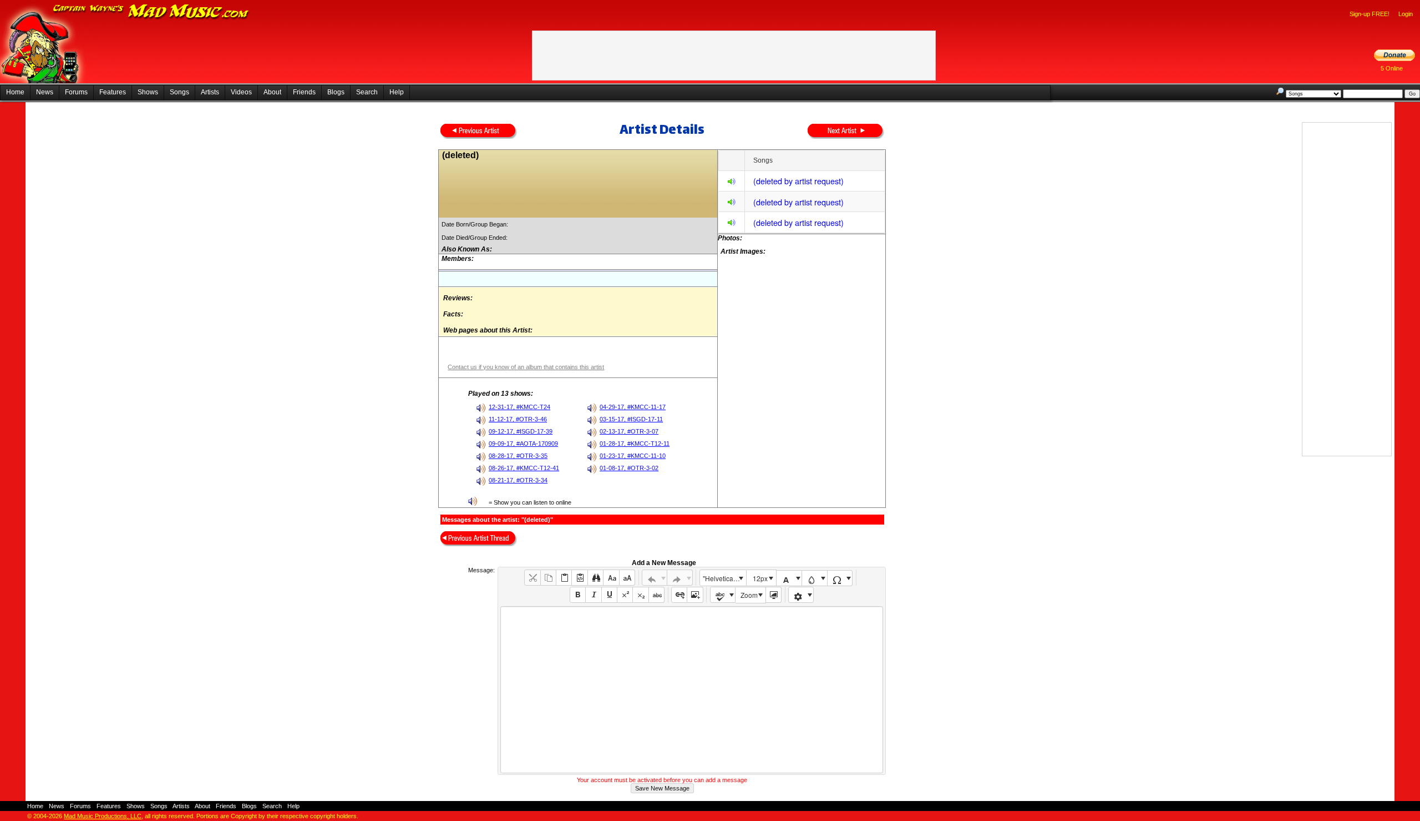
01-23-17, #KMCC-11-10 (633, 455)
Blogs (335, 92)
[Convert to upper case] (627, 577)
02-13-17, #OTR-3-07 (629, 431)
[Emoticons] (801, 594)
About (272, 92)
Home (15, 92)
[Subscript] (640, 594)
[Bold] (577, 594)
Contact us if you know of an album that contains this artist (526, 367)
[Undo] (654, 577)
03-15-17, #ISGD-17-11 (631, 419)
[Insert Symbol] (840, 578)
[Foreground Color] (789, 578)
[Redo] (679, 577)
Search (367, 92)
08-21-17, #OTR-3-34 (518, 480)
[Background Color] (814, 578)
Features (112, 92)
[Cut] (532, 577)
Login (1405, 14)
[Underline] (609, 594)
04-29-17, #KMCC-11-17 (633, 407)
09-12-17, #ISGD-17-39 (520, 431)
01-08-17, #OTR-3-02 (629, 468)
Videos (241, 92)
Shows (148, 92)
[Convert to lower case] (611, 577)
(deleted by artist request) (798, 181)
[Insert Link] (679, 594)
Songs (179, 92)
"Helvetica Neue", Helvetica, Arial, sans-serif (724, 578)
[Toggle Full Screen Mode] (773, 594)
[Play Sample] (731, 183)
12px (760, 578)
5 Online (1392, 68)
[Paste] (563, 577)
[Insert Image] (694, 594)
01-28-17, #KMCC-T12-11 (635, 443)
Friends (304, 92)
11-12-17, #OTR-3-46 (518, 419)
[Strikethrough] (656, 594)
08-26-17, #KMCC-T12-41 (524, 468)
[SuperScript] (624, 594)
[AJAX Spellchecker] (723, 594)
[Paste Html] (579, 577)
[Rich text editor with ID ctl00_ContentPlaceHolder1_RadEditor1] (691, 690)
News (44, 92)
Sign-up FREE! (1369, 14)
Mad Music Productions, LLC (102, 816)
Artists (210, 92)
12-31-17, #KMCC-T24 (519, 407)
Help (396, 92)
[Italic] (593, 594)
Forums (76, 92)
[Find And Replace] (595, 577)
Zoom (749, 595)
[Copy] (548, 577)
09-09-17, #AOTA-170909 (523, 443)
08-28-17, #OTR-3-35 (518, 455)
